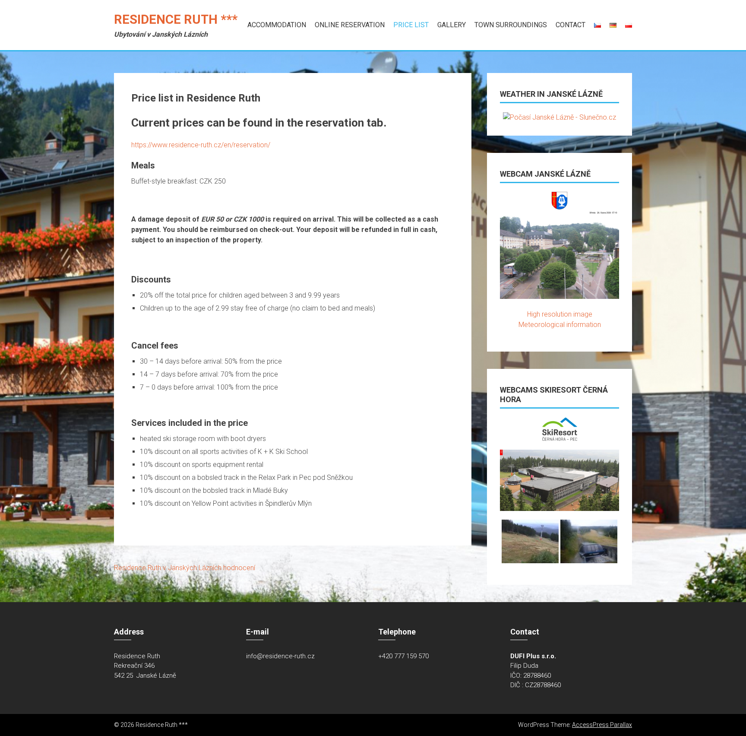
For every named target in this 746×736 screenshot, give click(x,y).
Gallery (451, 25)
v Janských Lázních (192, 568)
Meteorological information (559, 324)
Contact (570, 25)
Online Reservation (350, 25)
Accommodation (276, 25)
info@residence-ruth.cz (280, 656)
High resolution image (559, 314)
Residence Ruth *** (175, 19)
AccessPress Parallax (602, 724)
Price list (411, 25)
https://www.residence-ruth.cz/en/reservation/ (200, 145)
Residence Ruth (137, 568)
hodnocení (239, 568)
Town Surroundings (510, 25)
